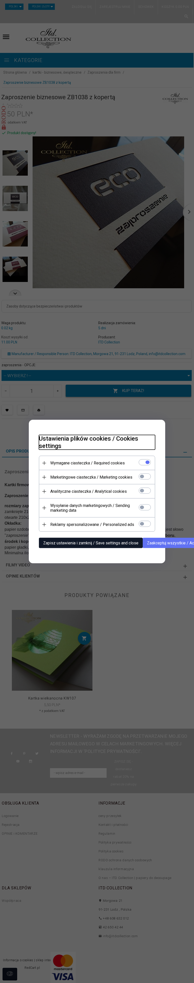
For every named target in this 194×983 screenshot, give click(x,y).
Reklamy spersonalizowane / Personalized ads (92, 524)
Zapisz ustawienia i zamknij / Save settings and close (90, 543)
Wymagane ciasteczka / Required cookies (87, 463)
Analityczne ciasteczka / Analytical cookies (88, 491)
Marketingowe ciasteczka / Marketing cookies (91, 477)
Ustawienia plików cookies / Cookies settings (88, 442)
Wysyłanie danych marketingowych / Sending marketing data (90, 508)
